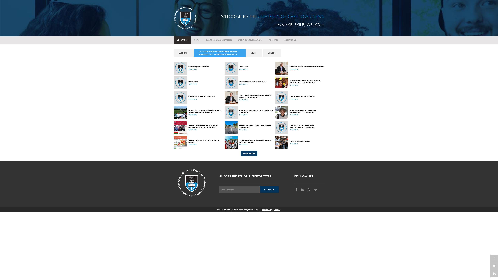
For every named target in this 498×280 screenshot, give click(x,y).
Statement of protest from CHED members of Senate (203, 141)
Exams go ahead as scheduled (300, 141)
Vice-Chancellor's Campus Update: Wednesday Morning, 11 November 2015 (255, 96)
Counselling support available (198, 67)
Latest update (243, 67)
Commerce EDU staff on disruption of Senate (305, 81)
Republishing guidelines (271, 210)
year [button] (253, 53)
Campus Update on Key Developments (201, 96)
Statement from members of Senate (302, 126)
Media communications (250, 40)
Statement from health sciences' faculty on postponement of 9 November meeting (203, 126)
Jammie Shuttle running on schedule (302, 96)
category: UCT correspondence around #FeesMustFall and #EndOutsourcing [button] (218, 53)
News (196, 40)
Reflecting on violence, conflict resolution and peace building (255, 126)
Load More (249, 153)
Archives (273, 40)
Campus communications (219, 40)
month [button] (271, 53)
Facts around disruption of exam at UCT (253, 82)
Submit (269, 189)
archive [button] (183, 53)
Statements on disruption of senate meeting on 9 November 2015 (256, 111)
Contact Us (290, 40)
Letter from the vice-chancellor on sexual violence (307, 67)
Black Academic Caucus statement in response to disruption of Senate (256, 141)
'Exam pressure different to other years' (303, 111)
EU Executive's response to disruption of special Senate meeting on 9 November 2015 (204, 111)
